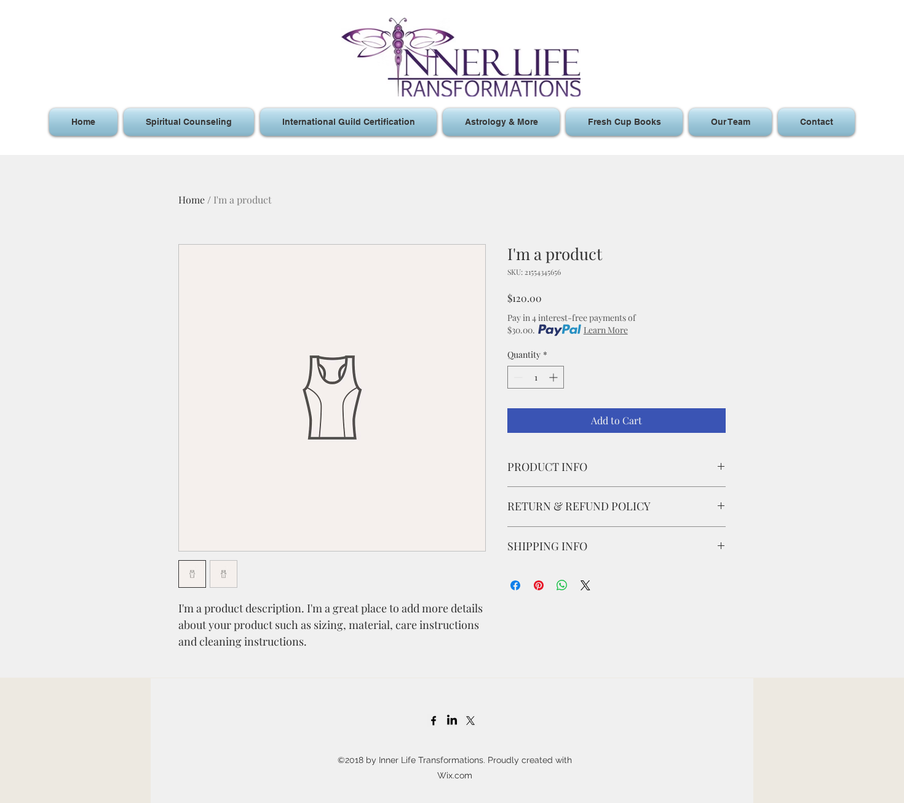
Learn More (606, 330)
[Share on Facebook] (515, 585)
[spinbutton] (536, 377)
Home (191, 199)
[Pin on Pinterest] (538, 585)
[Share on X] (585, 585)
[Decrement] (517, 377)
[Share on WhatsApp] (562, 585)
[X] (470, 720)
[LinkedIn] (452, 720)
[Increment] (554, 377)
